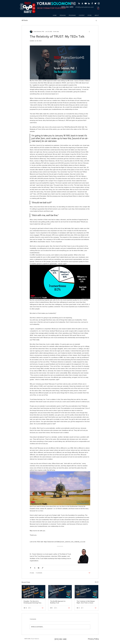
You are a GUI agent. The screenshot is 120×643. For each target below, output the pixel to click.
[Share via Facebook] (30, 568)
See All (96, 582)
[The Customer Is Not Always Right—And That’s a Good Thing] (86, 591)
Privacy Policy (93, 639)
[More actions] (89, 32)
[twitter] (95, 3)
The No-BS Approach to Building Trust (57, 602)
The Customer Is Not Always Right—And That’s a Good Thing (86, 602)
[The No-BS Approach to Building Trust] (60, 591)
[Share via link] (42, 568)
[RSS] (79, 3)
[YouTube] (85, 3)
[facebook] (92, 3)
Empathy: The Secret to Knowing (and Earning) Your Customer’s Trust (32, 602)
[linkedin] (89, 3)
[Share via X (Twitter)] (34, 568)
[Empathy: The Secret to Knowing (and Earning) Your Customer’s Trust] (33, 591)
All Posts (25, 20)
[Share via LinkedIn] (38, 568)
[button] (98, 8)
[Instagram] (98, 3)
